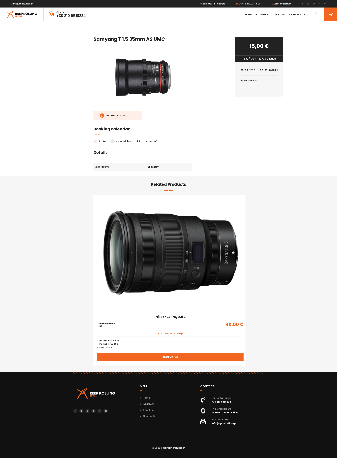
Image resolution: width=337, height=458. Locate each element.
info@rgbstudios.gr (23, 4)
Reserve (179, 356)
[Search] (317, 14)
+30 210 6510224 (71, 15)
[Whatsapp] (314, 4)
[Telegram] (87, 411)
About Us (279, 14)
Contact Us (297, 14)
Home (248, 14)
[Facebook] (302, 4)
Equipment (263, 14)
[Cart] (330, 14)
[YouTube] (325, 4)
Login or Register (282, 4)
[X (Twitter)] (319, 4)
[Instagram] (308, 4)
